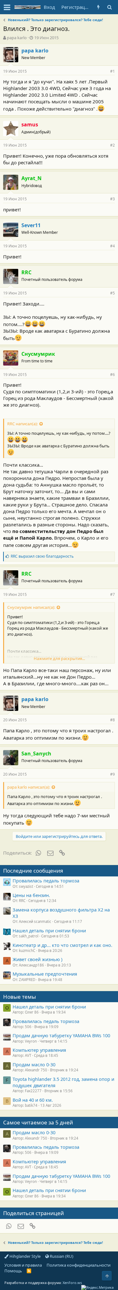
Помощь (13, 1271)
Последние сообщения (33, 870)
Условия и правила (23, 1265)
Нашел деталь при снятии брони (49, 930)
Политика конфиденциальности (78, 1265)
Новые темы (19, 996)
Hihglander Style (24, 1256)
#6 (112, 374)
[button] (7, 7)
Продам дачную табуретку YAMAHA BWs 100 (61, 1035)
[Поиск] (109, 7)
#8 (112, 720)
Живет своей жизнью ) (37, 959)
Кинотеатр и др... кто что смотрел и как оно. (62, 945)
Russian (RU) (61, 1256)
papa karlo (17, 37)
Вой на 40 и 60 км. (33, 1100)
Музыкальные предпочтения (45, 974)
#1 (112, 71)
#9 (112, 774)
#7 (112, 594)
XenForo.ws (72, 1282)
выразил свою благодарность (42, 556)
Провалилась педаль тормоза (46, 880)
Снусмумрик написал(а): (31, 607)
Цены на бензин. (31, 895)
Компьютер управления (39, 1050)
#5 (112, 293)
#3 (112, 199)
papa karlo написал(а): (28, 787)
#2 (112, 145)
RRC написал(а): (22, 424)
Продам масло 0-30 (34, 1064)
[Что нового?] (98, 7)
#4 (112, 246)
